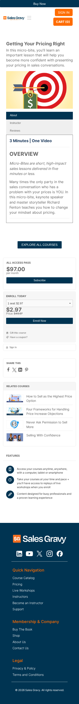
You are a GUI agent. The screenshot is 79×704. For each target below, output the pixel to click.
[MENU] (28, 18)
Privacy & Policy (24, 668)
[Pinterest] (27, 370)
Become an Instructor (28, 603)
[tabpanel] (39, 180)
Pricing (17, 584)
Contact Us (21, 648)
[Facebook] (8, 369)
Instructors (20, 596)
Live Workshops (24, 590)
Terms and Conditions (28, 674)
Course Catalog (23, 578)
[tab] (39, 115)
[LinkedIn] (20, 370)
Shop (16, 635)
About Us (19, 642)
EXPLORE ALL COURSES (39, 244)
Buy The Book (22, 629)
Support (18, 609)
